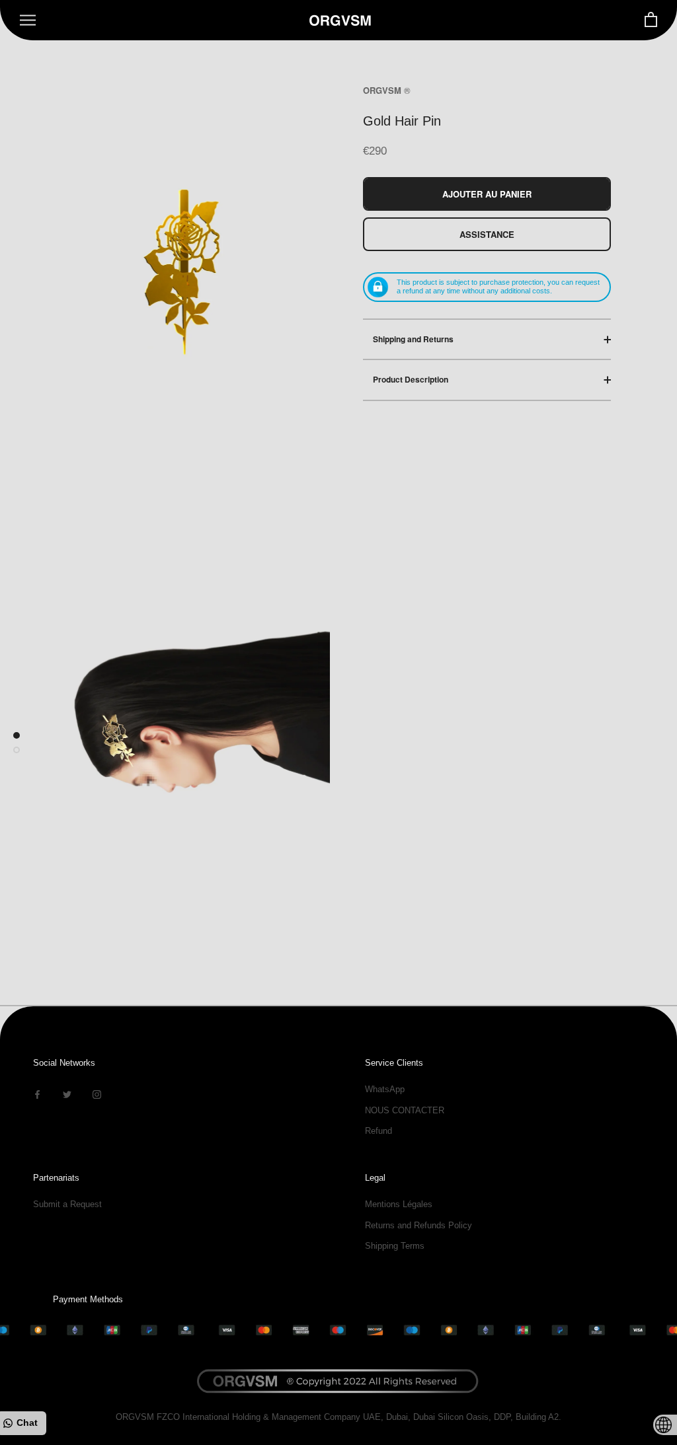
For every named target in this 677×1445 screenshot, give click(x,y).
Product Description (410, 379)
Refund (378, 1131)
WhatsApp (385, 1089)
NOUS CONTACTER (404, 1110)
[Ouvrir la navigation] (28, 20)
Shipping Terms (394, 1246)
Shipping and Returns (413, 339)
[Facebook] (37, 1094)
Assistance (486, 234)
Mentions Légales (398, 1204)
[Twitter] (67, 1094)
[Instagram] (97, 1094)
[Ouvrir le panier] (651, 20)
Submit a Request (67, 1204)
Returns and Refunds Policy (418, 1225)
